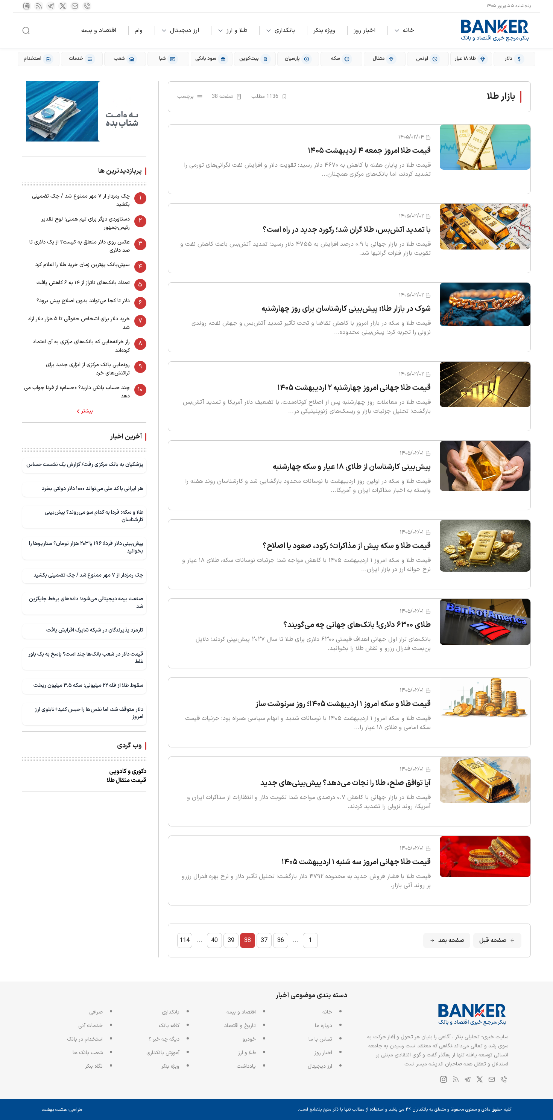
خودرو (249, 1039)
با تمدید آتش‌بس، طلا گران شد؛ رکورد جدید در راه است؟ (347, 230)
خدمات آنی (90, 1026)
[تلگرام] (50, 6)
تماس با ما (320, 1039)
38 (247, 940)
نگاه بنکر (94, 1066)
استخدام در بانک (85, 1039)
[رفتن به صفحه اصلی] (495, 30)
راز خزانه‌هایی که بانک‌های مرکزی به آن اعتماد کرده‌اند (81, 346)
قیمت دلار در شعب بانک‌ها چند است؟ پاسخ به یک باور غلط (85, 658)
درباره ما (323, 1026)
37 (264, 940)
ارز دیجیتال (184, 30)
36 (280, 940)
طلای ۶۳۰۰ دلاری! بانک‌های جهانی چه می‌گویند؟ (357, 625)
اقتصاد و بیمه (98, 30)
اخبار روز (364, 30)
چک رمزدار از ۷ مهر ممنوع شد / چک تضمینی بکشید (81, 200)
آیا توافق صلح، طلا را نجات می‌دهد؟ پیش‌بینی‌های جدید (345, 783)
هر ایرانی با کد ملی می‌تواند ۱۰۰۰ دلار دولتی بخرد (92, 489)
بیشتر (87, 411)
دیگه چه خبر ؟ (164, 1039)
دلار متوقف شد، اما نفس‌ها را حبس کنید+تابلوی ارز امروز (89, 713)
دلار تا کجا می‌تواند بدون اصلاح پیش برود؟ (83, 301)
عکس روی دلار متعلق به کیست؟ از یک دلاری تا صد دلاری (79, 246)
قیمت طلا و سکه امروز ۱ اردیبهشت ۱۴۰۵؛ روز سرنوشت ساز (343, 704)
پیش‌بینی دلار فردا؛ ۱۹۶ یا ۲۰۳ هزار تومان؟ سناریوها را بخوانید (86, 547)
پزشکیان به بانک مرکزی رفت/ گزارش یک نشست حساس (84, 465)
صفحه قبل (492, 940)
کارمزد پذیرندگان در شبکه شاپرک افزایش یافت (94, 630)
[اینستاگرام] (26, 6)
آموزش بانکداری (162, 1053)
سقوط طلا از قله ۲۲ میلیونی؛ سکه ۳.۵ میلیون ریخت (88, 685)
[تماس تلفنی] (86, 6)
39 (231, 940)
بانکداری (285, 30)
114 (184, 940)
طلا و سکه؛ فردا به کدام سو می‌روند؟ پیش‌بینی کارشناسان (94, 516)
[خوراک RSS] (38, 6)
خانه (408, 30)
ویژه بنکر (324, 30)
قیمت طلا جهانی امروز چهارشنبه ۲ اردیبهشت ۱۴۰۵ (354, 388)
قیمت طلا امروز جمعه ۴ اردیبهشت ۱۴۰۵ (369, 151)
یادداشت (246, 1066)
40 (214, 940)
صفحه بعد (451, 940)
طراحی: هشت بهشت (62, 1110)
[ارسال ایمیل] (74, 6)
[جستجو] (26, 30)
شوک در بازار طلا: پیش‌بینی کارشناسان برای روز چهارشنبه (346, 309)
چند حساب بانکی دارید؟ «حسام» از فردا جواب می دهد (77, 392)
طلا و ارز (236, 30)
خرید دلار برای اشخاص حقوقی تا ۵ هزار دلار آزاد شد (79, 323)
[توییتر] (62, 6)
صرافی (96, 1012)
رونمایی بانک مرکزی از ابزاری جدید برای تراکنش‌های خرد (88, 369)
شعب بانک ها (88, 1053)
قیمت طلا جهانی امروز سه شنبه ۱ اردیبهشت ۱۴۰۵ (356, 862)
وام (139, 30)
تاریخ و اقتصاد (240, 1026)
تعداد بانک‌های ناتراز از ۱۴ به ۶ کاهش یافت (83, 283)
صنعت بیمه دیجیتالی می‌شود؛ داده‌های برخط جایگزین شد (86, 602)
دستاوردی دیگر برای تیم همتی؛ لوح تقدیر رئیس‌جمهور (85, 223)
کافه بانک (169, 1026)
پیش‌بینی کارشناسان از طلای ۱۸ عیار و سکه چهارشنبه (352, 467)
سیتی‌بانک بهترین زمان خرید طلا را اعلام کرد (82, 265)
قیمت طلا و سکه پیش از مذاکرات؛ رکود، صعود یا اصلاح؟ (347, 546)
